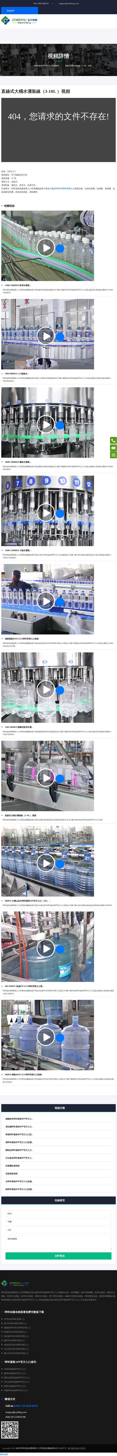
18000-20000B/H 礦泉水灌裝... (18, 462)
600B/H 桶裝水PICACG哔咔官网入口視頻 (23, 1075)
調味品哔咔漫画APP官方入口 (17, 1377)
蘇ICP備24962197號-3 (76, 1448)
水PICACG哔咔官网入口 (14, 1319)
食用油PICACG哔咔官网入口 (16, 1345)
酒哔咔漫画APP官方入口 (15, 1373)
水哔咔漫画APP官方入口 (15, 1369)
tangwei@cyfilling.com (69, 3)
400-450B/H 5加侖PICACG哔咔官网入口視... (24, 986)
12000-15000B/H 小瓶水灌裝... (18, 550)
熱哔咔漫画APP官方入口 (15, 1386)
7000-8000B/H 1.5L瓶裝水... (17, 374)
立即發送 (59, 1256)
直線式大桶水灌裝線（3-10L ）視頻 (20, 815)
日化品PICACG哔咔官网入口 (16, 1349)
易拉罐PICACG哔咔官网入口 (16, 1336)
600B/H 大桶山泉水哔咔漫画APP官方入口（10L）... (28, 901)
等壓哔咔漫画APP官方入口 (16, 1390)
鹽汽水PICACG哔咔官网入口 (16, 1353)
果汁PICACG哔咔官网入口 (15, 1323)
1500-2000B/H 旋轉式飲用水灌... (19, 727)
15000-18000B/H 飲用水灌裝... (18, 285)
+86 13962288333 (41, 3)
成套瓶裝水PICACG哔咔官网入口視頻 (22, 639)
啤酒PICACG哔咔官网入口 (15, 1332)
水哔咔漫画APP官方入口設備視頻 (46, 66)
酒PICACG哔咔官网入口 (14, 1340)
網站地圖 (4, 1454)
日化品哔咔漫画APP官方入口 (17, 1382)
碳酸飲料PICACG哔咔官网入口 (17, 1328)
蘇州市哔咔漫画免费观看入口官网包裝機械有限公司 (37, 1448)
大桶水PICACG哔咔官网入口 (62, 188)
